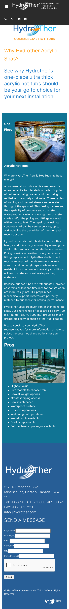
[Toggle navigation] (7, 6)
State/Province (11, 556)
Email (7, 540)
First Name (9, 530)
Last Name (9, 535)
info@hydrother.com (20, 512)
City (6, 551)
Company (9, 545)
